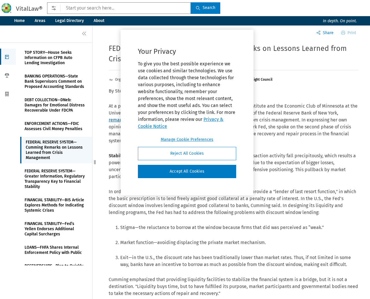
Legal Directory (69, 20)
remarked (119, 120)
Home (19, 20)
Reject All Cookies (187, 153)
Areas (40, 20)
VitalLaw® (29, 8)
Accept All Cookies (187, 171)
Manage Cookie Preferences (187, 139)
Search (209, 7)
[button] (8, 57)
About (99, 20)
